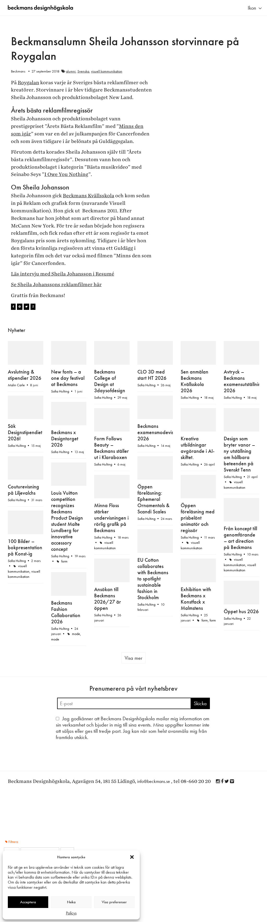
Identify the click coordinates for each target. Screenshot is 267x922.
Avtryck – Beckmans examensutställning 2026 (244, 376)
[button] (132, 857)
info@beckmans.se (153, 778)
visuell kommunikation (106, 71)
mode (76, 630)
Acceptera (28, 902)
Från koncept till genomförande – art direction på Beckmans (240, 558)
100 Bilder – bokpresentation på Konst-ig (25, 564)
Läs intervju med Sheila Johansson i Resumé (62, 274)
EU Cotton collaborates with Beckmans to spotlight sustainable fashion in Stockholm (152, 602)
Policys (71, 913)
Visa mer (133, 654)
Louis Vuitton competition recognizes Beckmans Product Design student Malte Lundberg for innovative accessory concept (67, 541)
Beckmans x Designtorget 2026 (64, 437)
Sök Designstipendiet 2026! (25, 452)
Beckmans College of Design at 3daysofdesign (109, 384)
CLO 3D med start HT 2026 (151, 386)
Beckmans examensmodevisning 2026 (160, 435)
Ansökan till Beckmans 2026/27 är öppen (107, 601)
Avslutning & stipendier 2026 (24, 386)
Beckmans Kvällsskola (88, 196)
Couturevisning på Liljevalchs (23, 486)
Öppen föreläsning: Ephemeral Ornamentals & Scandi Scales (153, 528)
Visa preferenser (114, 902)
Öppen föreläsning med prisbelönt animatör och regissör (198, 514)
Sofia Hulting (103, 400)
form (205, 623)
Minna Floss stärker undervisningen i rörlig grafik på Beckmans (111, 538)
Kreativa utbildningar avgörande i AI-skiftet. (198, 444)
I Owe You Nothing (66, 174)
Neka (71, 902)
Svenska (83, 71)
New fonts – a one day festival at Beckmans (67, 398)
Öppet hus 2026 (241, 614)
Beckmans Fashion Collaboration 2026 (65, 608)
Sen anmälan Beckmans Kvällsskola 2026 (194, 381)
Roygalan (28, 83)
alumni (71, 71)
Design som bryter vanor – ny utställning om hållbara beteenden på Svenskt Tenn (239, 450)
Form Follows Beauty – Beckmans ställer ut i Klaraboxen (111, 448)
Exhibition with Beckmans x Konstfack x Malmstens (196, 601)
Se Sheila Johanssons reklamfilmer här (56, 284)
